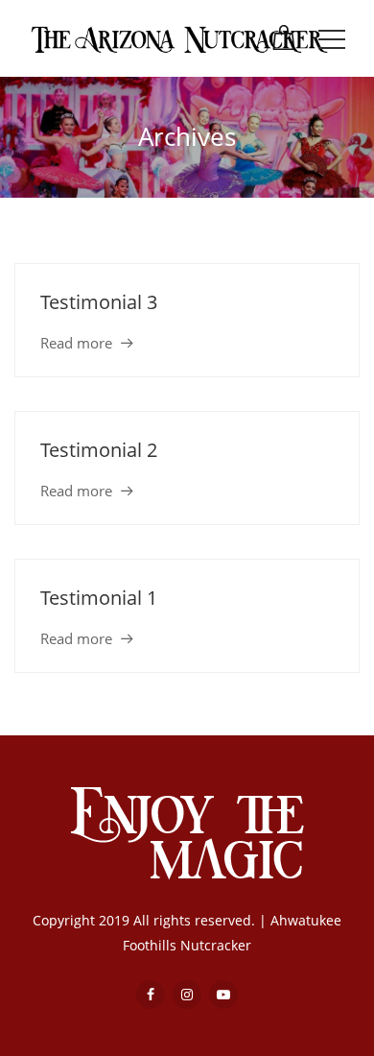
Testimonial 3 (98, 302)
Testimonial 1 (98, 598)
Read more (76, 342)
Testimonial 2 (98, 450)
